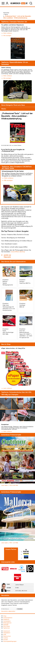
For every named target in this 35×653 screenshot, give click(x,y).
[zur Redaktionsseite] (3, 587)
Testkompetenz (7, 618)
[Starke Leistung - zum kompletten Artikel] (17, 91)
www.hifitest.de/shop (18, 252)
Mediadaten (6, 633)
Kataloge (5, 624)
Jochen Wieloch (19, 584)
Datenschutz (7, 636)
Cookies (5, 638)
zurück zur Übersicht (7, 256)
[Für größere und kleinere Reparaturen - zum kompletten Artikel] (17, 48)
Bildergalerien (7, 623)
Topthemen (6, 628)
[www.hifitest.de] (13, 572)
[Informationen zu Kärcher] (26, 554)
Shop (4, 616)
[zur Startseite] (19, 3)
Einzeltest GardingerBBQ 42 (22, 305)
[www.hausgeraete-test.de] (21, 572)
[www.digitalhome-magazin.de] (5, 572)
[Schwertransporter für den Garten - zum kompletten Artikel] (17, 193)
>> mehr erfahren (6, 388)
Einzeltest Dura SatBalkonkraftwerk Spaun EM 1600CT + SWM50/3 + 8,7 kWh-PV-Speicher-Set (25, 333)
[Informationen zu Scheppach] (26, 557)
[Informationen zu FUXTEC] (26, 551)
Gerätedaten (7, 621)
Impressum (6, 631)
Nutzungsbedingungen (10, 641)
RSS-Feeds (6, 626)
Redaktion (6, 619)
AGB (4, 634)
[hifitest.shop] (17, 580)
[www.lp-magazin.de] (29, 572)
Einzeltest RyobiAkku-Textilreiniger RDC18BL (8, 331)
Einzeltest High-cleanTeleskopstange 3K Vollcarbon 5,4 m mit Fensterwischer (9, 307)
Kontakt (5, 639)
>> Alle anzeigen (6, 35)
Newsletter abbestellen (8, 611)
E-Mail (17, 587)
